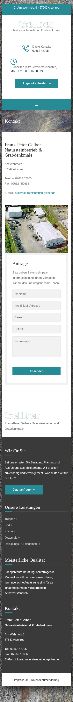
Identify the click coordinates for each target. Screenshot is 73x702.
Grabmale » (12, 537)
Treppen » (11, 518)
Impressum (21, 680)
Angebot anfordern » (36, 83)
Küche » (10, 531)
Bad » (8, 525)
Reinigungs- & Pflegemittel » (22, 543)
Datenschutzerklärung (45, 680)
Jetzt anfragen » (24, 489)
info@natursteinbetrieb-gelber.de (34, 192)
